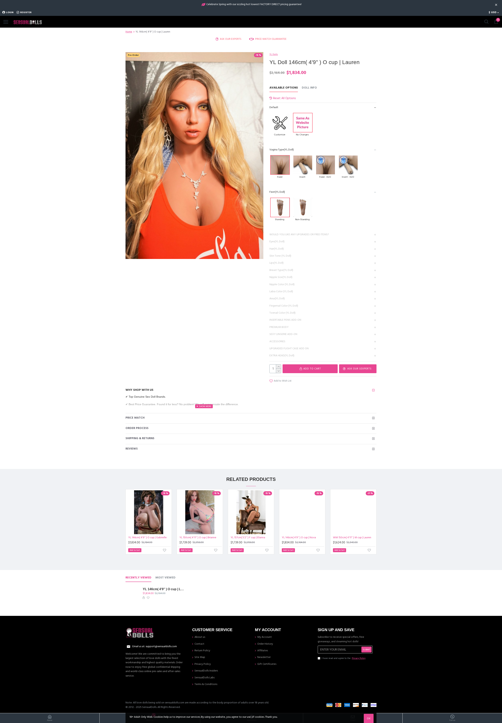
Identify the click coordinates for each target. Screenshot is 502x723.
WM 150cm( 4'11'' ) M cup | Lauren (352, 537)
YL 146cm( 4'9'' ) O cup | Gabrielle (147, 537)
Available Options (283, 88)
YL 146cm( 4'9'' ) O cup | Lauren (163, 589)
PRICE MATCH (135, 418)
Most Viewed (165, 578)
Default (273, 107)
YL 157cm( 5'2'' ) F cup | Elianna (248, 537)
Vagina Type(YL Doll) (281, 150)
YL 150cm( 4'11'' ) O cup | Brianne (197, 537)
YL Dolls (273, 54)
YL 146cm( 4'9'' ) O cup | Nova (299, 537)
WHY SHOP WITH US (139, 390)
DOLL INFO (309, 88)
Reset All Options (284, 98)
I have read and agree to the (344, 658)
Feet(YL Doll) (277, 192)
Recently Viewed (138, 578)
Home (129, 31)
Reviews (132, 449)
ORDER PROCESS (137, 428)
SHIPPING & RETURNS (140, 438)
